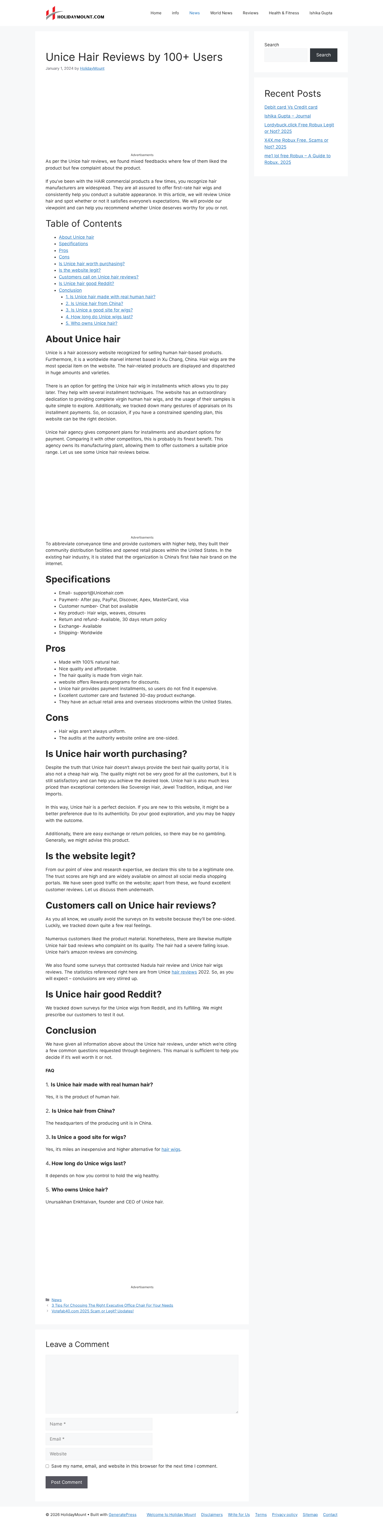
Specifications (73, 243)
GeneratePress (123, 1514)
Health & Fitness (284, 12)
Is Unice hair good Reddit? (86, 283)
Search (271, 44)
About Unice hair (76, 237)
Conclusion (70, 290)
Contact (330, 1514)
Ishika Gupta (321, 12)
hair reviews (184, 972)
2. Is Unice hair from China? (94, 303)
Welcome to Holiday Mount (171, 1514)
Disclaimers (212, 1514)
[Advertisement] (142, 116)
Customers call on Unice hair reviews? (99, 277)
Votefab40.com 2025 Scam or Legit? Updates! (93, 1311)
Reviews (250, 12)
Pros (63, 250)
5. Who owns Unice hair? (92, 323)
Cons (64, 257)
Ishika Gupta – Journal (287, 116)
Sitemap (310, 1514)
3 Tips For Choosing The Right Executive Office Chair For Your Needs (112, 1305)
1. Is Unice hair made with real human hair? (111, 296)
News (194, 12)
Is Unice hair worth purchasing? (92, 263)
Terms (261, 1514)
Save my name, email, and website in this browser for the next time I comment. (134, 1466)
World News (221, 12)
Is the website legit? (80, 270)
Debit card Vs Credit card (291, 107)
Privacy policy (285, 1514)
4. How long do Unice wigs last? (99, 316)
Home (156, 12)
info (175, 12)
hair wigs (171, 1149)
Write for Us (239, 1514)
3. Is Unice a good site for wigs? (99, 310)
